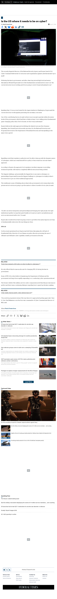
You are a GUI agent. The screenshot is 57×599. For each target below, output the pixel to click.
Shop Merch (19, 578)
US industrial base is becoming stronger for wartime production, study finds (19, 336)
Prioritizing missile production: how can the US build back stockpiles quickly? (27, 440)
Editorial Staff (32, 582)
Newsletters (19, 576)
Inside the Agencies (29, 2)
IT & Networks (46, 2)
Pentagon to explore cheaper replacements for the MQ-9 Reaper (19, 371)
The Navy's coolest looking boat (10, 498)
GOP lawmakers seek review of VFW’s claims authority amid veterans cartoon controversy (18, 360)
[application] (28, 405)
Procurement (38, 2)
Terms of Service (7, 578)
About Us (44, 576)
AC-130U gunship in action (8, 514)
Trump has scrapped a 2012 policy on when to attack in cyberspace (20, 264)
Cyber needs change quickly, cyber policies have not (16, 293)
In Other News (5, 321)
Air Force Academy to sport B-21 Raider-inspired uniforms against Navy (19, 422)
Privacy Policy (6, 576)
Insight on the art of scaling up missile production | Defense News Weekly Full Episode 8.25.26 (31, 433)
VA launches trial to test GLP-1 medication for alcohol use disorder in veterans (17, 325)
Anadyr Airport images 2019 (9, 510)
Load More (28, 382)
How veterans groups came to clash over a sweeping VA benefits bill (19, 348)
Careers (44, 578)
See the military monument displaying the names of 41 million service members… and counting (31, 426)
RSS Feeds (18, 580)
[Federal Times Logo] (18, 2)
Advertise (31, 576)
